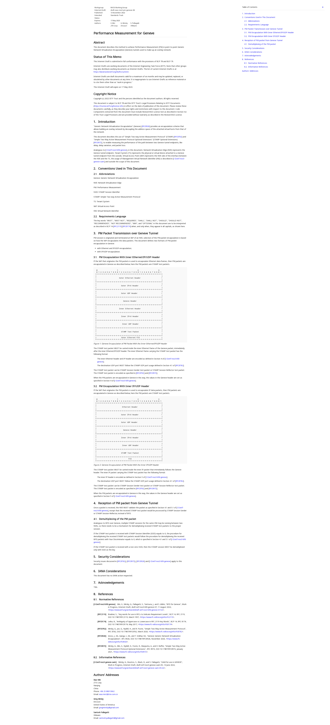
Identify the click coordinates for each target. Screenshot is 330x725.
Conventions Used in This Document (260, 17)
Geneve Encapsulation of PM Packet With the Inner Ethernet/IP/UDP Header (134, 343)
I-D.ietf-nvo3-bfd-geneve (116, 150)
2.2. (96, 216)
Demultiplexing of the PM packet (262, 44)
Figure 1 (97, 343)
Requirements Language (258, 24)
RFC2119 (117, 226)
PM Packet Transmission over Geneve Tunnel (263, 29)
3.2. (96, 386)
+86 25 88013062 (107, 691)
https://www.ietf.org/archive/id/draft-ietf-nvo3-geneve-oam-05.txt (136, 668)
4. (95, 503)
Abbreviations (254, 21)
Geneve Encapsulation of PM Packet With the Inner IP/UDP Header (130, 465)
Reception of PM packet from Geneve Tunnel (263, 40)
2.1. (96, 173)
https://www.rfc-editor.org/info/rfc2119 (157, 617)
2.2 (245, 24)
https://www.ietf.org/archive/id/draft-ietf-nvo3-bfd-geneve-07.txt (136, 610)
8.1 (245, 63)
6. (95, 571)
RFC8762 (178, 136)
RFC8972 (98, 142)
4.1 (245, 44)
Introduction (250, 13)
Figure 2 (97, 465)
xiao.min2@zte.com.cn (108, 694)
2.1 (245, 21)
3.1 (245, 32)
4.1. (96, 518)
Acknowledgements (253, 55)
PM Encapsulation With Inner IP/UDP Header (267, 36)
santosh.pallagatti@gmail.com (111, 718)
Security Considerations (254, 48)
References (249, 59)
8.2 (245, 67)
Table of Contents (249, 7)
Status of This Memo (107, 57)
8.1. (96, 599)
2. (95, 168)
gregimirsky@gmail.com (109, 707)
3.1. (96, 257)
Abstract (99, 42)
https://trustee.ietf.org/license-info (108, 106)
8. (95, 594)
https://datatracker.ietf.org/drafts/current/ (111, 72)
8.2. (96, 657)
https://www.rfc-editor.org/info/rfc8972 (130, 652)
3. (95, 233)
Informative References (258, 67)
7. (95, 582)
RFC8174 (126, 226)
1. (95, 121)
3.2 (245, 36)
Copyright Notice (105, 94)
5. (95, 556)
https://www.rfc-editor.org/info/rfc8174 (155, 624)
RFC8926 (146, 126)
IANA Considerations (253, 52)
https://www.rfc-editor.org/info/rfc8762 (166, 631)
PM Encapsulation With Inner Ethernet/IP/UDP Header (271, 32)
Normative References (257, 63)
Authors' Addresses (250, 71)
